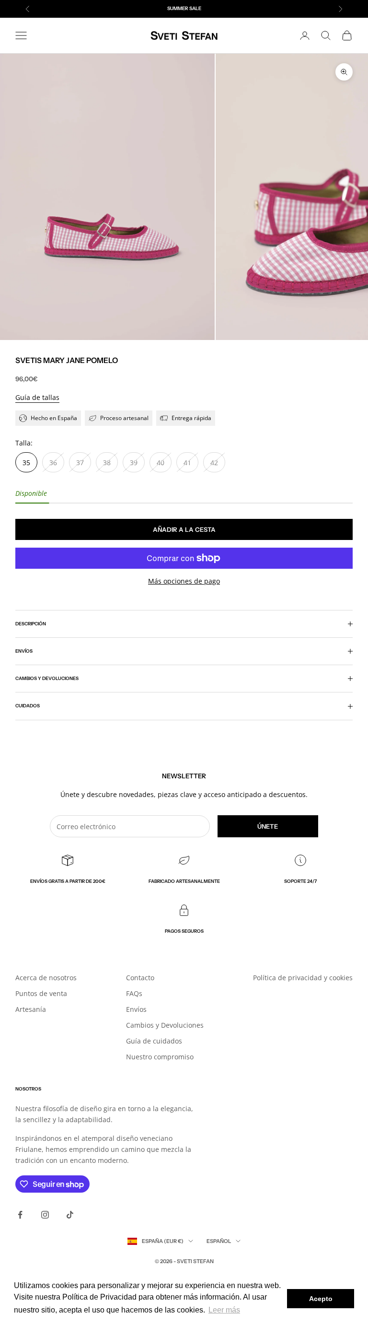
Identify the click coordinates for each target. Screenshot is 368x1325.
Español (219, 1241)
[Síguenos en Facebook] (20, 1214)
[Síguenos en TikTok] (70, 1214)
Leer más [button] (224, 1310)
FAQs (134, 993)
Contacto (140, 977)
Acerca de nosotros (46, 977)
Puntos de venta (41, 993)
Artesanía (30, 1009)
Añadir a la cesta (184, 529)
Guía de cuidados (154, 1040)
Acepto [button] (321, 1298)
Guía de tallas (37, 397)
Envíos (136, 1009)
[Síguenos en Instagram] (45, 1214)
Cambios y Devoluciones (165, 1025)
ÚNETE (267, 826)
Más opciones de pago (184, 581)
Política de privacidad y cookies (303, 977)
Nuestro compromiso (160, 1056)
